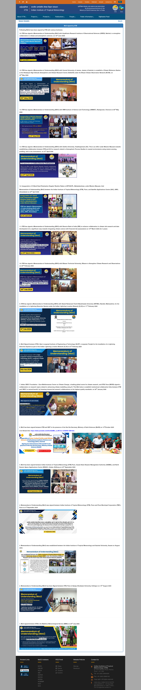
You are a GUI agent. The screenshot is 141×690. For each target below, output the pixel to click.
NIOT (39, 684)
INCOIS (40, 677)
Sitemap (75, 666)
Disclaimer (76, 668)
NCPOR (40, 675)
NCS (39, 686)
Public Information (86, 17)
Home (74, 2)
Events (60, 668)
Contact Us (109, 2)
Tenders (87, 2)
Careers (80, 2)
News (59, 666)
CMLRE (40, 668)
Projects (34, 17)
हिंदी (115, 2)
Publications (59, 17)
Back (120, 21)
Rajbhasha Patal (104, 17)
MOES (40, 666)
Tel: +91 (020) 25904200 (101, 673)
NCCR (40, 670)
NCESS (40, 679)
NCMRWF (41, 681)
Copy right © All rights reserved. (103, 679)
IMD (39, 673)
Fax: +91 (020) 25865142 (102, 676)
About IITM (21, 17)
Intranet (101, 2)
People (72, 17)
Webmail (94, 2)
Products (46, 17)
